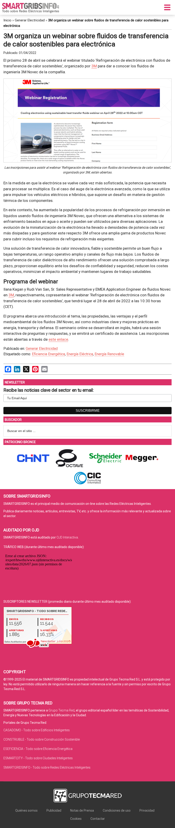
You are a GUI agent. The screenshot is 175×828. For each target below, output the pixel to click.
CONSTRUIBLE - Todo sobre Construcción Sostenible (41, 739)
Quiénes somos (26, 810)
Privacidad (146, 810)
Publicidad (53, 810)
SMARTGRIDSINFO (30, 8)
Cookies (76, 818)
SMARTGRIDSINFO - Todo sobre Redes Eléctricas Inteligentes (46, 767)
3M (94, 66)
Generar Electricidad (30, 20)
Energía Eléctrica (80, 354)
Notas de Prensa (82, 810)
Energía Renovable (109, 354)
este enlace (58, 339)
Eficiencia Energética (48, 354)
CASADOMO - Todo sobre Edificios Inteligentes (36, 730)
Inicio (7, 20)
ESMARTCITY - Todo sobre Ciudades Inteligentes (38, 758)
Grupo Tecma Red (62, 710)
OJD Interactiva (67, 537)
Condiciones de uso (117, 810)
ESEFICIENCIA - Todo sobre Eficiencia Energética (37, 749)
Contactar (97, 818)
